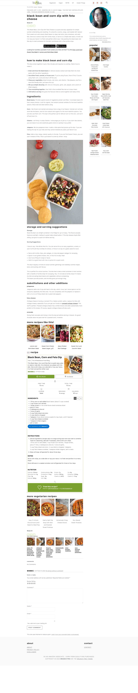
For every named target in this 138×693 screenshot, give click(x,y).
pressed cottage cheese (70, 303)
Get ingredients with (35, 426)
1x (75, 398)
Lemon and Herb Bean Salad (49, 52)
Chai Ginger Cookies (68, 549)
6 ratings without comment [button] (54, 571)
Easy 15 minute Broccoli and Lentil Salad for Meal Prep (30, 551)
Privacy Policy (33, 649)
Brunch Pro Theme (85, 659)
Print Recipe (62, 46)
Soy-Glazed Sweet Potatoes (78, 550)
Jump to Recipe (50, 46)
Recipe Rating (31, 581)
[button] (28, 372)
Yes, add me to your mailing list (37, 623)
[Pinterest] (97, 3)
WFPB (67, 3)
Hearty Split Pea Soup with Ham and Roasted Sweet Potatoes (49, 552)
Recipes (40, 7)
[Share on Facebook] (28, 26)
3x (80, 398)
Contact (87, 647)
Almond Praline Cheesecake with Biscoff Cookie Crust (40, 552)
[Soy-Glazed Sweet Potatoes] (79, 541)
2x (78, 398)
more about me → (106, 41)
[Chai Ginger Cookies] (69, 541)
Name (29, 606)
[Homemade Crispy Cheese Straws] (60, 541)
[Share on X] (31, 26)
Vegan (61, 3)
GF (73, 3)
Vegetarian (52, 3)
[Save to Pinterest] (34, 26)
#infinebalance (67, 488)
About (29, 647)
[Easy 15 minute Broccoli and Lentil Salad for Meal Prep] (31, 541)
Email (29, 613)
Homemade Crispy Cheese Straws (60, 550)
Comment (30, 587)
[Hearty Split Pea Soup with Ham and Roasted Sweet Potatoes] (50, 541)
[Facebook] (93, 3)
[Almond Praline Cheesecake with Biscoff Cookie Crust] (41, 541)
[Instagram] (101, 3)
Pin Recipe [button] (70, 376)
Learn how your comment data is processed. (65, 634)
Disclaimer (31, 652)
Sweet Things (81, 3)
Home (35, 7)
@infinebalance (53, 488)
